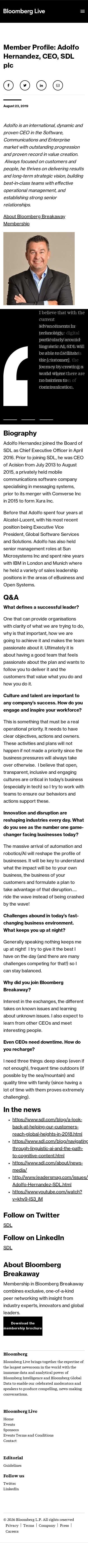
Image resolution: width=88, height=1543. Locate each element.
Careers (12, 1531)
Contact (10, 1440)
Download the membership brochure (23, 1326)
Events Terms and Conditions (28, 1434)
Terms (28, 1525)
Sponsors (11, 1429)
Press (64, 1525)
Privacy (12, 1525)
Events (9, 1424)
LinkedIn (11, 1488)
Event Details (59, 5)
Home (8, 1418)
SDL (7, 1225)
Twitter (9, 1483)
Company (47, 1525)
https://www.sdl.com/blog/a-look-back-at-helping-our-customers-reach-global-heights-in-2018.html (47, 1127)
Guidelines (12, 1465)
